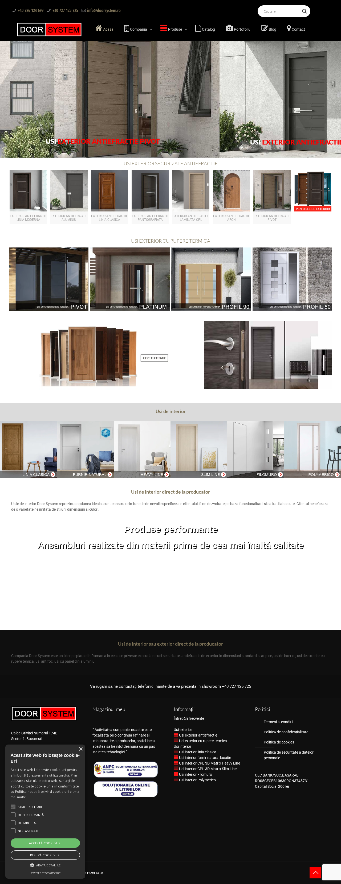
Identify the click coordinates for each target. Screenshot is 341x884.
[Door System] (49, 29)
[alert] (45, 812)
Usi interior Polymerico (197, 780)
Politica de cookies (279, 742)
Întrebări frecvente (189, 718)
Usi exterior (183, 729)
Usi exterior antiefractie (197, 735)
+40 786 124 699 (30, 10)
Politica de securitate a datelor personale (289, 755)
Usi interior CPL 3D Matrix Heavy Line (209, 763)
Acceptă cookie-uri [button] (45, 843)
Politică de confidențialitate (286, 732)
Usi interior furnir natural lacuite (204, 757)
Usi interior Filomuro (195, 774)
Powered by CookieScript (45, 873)
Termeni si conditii (278, 722)
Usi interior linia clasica (197, 752)
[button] (45, 865)
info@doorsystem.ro (104, 10)
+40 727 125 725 (65, 10)
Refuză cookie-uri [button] (45, 855)
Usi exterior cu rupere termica (202, 741)
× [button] (81, 749)
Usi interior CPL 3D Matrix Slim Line (207, 769)
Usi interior (182, 746)
